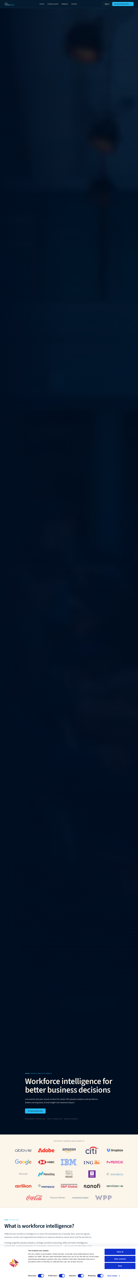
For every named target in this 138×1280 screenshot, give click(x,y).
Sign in (107, 4)
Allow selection (120, 1259)
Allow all (120, 1252)
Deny (120, 1266)
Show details (112, 1276)
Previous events (53, 4)
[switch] (62, 1275)
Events (42, 4)
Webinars (65, 4)
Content (74, 4)
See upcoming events (123, 4)
